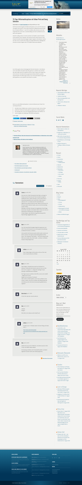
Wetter (60, 176)
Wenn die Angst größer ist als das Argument (19, 469)
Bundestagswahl (62, 200)
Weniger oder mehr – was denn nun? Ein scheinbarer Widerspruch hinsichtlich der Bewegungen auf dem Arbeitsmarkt (63, 437)
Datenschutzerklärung (23, 0)
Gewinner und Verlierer (62, 230)
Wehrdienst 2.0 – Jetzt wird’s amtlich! (43, 459)
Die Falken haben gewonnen (21, 163)
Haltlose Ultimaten (46, 473)
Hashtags (61, 172)
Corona (60, 202)
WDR (17, 115)
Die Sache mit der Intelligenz (23, 139)
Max (22, 306)
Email (63, 120)
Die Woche (61, 170)
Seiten (59, 199)
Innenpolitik (60, 161)
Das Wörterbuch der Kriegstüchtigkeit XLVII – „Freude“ (62, 340)
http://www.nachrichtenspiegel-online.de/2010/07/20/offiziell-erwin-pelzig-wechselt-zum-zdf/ (35, 331)
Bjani (22, 224)
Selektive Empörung (62, 96)
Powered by (31, 7)
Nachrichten (20, 121)
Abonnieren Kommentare (47, 358)
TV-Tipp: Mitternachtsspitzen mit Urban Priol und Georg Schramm (30, 20)
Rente (60, 182)
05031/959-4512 (55, 471)
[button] (16, 118)
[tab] (40, 186)
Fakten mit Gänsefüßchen (42, 457)
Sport (59, 184)
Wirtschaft (60, 186)
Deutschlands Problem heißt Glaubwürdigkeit (19, 457)
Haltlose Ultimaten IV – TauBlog (37, 466)
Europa (59, 155)
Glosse (59, 157)
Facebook (61, 120)
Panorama (60, 178)
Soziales (59, 180)
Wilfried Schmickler (23, 126)
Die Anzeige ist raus (41, 464)
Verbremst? (17, 169)
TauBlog (27, 13)
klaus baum (24, 293)
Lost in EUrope (62, 387)
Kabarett (15, 121)
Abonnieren (60, 319)
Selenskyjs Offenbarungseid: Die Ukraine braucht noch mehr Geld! (63, 390)
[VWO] (34, 7)
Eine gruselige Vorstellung (39, 475)
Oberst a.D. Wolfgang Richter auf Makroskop (64, 81)
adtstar (25, 249)
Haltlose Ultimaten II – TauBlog (37, 473)
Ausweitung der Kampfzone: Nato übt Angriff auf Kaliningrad (63, 401)
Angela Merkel (17, 124)
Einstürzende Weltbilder (62, 228)
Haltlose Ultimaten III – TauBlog (37, 469)
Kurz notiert (61, 174)
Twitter (59, 120)
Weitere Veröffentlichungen (63, 214)
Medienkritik (60, 167)
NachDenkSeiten (63, 326)
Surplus (60, 364)
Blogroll (59, 197)
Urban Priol (16, 126)
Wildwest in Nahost (62, 105)
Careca (23, 192)
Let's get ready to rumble (63, 232)
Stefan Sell (61, 432)
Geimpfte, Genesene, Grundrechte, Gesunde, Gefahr (25, 172)
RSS (57, 120)
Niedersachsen (62, 162)
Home (23, 13)
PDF (19, 131)
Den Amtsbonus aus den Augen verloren (23, 167)
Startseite (60, 482)
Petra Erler (61, 409)
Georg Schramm (23, 124)
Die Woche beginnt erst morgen (21, 165)
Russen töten (60, 411)
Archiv (59, 194)
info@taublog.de (55, 473)
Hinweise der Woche (62, 345)
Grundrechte (60, 159)
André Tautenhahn (24, 24)
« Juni (57, 264)
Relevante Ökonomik (64, 353)
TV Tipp (32, 124)
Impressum (65, 482)
